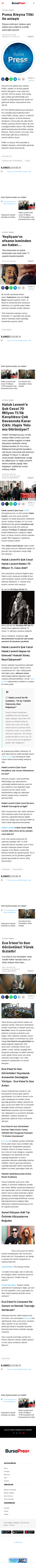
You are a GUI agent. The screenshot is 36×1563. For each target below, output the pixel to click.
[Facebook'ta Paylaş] (3, 79)
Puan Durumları (9, 1499)
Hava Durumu (8, 1496)
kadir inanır (7, 330)
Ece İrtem (5, 1141)
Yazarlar (6, 1508)
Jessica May (7, 1267)
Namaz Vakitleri (9, 1493)
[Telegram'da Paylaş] (15, 79)
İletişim (6, 1514)
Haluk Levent (7, 757)
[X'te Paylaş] (7, 79)
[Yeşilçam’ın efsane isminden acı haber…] (9, 206)
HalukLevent (18, 869)
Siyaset (6, 1481)
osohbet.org (18, 1542)
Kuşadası (27, 1318)
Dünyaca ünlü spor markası (12, 161)
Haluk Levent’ (8, 827)
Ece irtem (6, 1358)
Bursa (6, 1468)
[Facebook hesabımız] (13, 1433)
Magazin (30, 36)
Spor (5, 1478)
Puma (28, 161)
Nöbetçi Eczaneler (10, 1490)
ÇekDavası (6, 869)
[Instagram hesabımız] (20, 1433)
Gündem (7, 1471)
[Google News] (31, 80)
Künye (6, 1511)
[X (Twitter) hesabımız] (17, 1433)
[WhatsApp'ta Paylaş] (11, 79)
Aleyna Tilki (7, 156)
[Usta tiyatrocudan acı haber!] (18, 182)
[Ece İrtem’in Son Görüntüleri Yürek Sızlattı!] (26, 374)
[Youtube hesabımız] (24, 1433)
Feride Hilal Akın (9, 1285)
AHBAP (26, 511)
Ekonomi (7, 1474)
